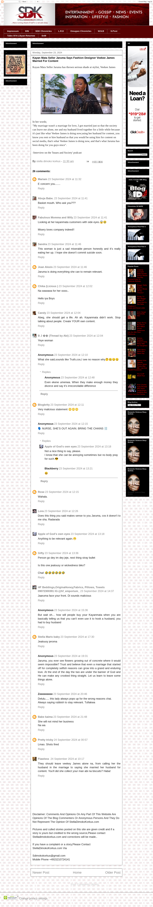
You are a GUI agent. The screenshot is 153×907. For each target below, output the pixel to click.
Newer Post (40, 872)
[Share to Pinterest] (102, 162)
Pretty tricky (45, 739)
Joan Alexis (45, 266)
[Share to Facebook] (99, 162)
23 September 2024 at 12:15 (71, 423)
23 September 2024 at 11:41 (71, 198)
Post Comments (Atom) (85, 884)
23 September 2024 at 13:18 (94, 446)
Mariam (42, 179)
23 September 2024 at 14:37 (97, 591)
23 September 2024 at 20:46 (70, 693)
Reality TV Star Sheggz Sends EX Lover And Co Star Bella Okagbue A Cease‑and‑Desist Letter (137, 302)
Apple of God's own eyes (61, 446)
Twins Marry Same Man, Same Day (141, 351)
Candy (42, 312)
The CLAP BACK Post (141, 375)
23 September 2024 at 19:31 (71, 655)
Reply (41, 188)
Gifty (41, 553)
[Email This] (93, 162)
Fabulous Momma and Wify (55, 217)
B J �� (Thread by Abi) (53, 335)
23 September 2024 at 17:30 (77, 636)
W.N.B (101, 31)
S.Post (114, 31)
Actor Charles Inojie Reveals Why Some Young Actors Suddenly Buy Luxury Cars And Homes (137, 389)
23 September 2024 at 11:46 (64, 244)
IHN (27, 31)
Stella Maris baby (49, 636)
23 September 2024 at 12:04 (63, 312)
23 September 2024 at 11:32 (64, 179)
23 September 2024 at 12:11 (67, 404)
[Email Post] (87, 161)
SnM (44, 36)
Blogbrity (44, 404)
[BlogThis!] (95, 162)
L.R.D (61, 31)
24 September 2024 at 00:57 (71, 739)
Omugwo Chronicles (80, 31)
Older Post (113, 872)
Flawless (44, 758)
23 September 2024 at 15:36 (71, 610)
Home (77, 872)
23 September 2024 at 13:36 (61, 553)
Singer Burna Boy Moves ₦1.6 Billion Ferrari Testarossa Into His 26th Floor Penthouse (137, 328)
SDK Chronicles (43, 31)
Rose (41, 491)
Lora (41, 511)
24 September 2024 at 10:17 (67, 758)
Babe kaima (45, 716)
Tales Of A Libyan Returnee (21, 36)
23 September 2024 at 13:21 (76, 468)
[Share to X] (97, 162)
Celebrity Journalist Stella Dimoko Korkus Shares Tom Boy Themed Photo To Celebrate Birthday (137, 275)
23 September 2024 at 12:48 (78, 377)
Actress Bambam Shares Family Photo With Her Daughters (142, 341)
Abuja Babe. (45, 198)
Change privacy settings (33, 898)
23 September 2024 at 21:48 (70, 716)
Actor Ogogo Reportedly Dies (141, 314)
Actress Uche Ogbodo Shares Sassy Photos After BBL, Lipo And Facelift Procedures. (137, 365)
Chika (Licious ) (48, 286)
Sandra (42, 244)
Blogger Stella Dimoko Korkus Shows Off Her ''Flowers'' (142, 288)
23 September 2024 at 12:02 (75, 286)
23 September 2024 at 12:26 (61, 511)
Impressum (13, 31)
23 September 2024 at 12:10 (71, 354)
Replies (46, 371)
